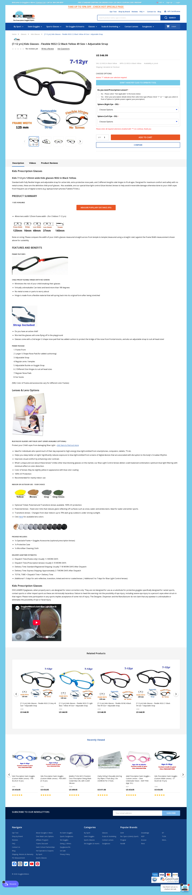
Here (21, 516)
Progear (123, 840)
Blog (159, 12)
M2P (127, 787)
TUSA (70, 787)
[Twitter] (26, 864)
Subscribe (171, 813)
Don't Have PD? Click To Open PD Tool (138, 82)
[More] (143, 12)
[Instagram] (20, 864)
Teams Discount (42, 843)
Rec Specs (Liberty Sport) (129, 836)
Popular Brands (128, 827)
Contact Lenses (131, 26)
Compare (138, 145)
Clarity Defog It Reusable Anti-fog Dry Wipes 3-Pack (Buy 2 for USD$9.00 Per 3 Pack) (110, 778)
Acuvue (143, 840)
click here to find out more (68, 445)
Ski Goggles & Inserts (75, 26)
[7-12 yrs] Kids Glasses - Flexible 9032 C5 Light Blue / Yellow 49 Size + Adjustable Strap (37, 704)
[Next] (176, 694)
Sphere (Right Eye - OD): (109, 104)
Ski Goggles (64, 840)
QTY (99, 137)
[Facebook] (14, 864)
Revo (143, 843)
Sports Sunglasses (66, 836)
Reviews (135, 12)
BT (163, 833)
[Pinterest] (37, 864)
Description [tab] (18, 163)
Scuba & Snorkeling (109, 26)
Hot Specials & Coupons (45, 851)
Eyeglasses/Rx (65, 847)
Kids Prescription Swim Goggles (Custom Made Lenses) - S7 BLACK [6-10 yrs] (165, 778)
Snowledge (145, 833)
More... (164, 840)
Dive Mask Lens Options (45, 836)
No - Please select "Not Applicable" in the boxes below (121, 94)
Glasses (91, 26)
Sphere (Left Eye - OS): (108, 116)
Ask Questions (63, 48)
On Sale (63, 851)
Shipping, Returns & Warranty (22, 854)
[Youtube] (31, 864)
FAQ (141, 12)
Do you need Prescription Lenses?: (113, 90)
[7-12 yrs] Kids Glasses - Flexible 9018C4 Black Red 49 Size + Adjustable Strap (75, 704)
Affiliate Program (42, 840)
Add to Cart (145, 137)
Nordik (122, 843)
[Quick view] (44, 722)
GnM (13, 787)
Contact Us (151, 12)
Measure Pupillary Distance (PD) (96, 207)
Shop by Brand (124, 12)
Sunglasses (147, 26)
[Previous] (16, 694)
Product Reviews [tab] (49, 163)
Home (14, 34)
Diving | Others (65, 843)
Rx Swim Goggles (66, 833)
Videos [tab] (32, 163)
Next (80, 141)
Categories (90, 827)
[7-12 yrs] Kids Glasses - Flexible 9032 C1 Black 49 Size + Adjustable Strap (114, 704)
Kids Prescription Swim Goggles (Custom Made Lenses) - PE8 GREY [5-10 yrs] (53, 778)
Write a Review (47, 48)
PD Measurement (18, 858)
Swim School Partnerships (45, 847)
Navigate (17, 827)
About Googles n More (44, 833)
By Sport (17, 26)
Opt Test (113, 12)
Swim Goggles (34, 26)
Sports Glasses (52, 26)
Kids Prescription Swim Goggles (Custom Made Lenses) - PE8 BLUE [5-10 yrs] (23, 778)
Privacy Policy (65, 854)
